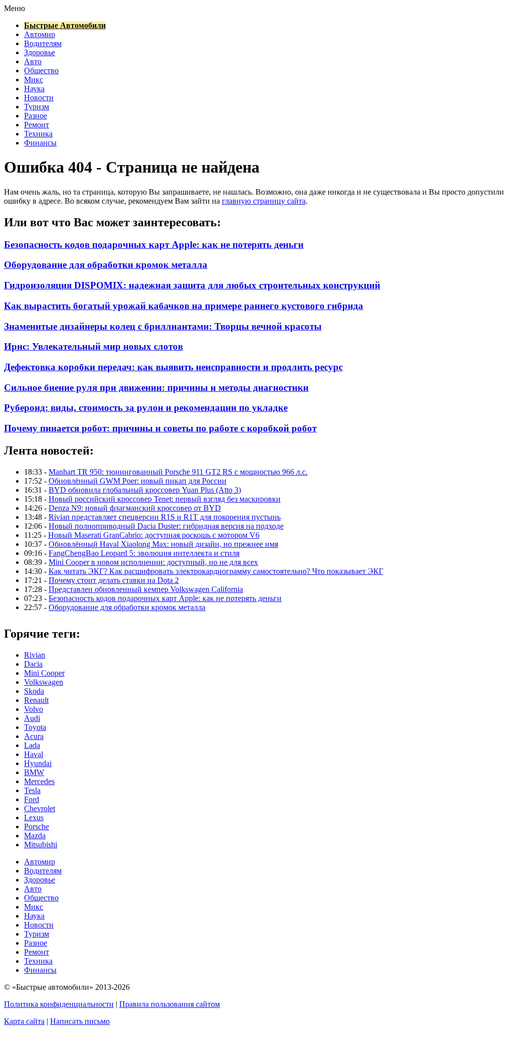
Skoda (34, 691)
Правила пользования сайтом (169, 1004)
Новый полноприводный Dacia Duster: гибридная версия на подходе (166, 526)
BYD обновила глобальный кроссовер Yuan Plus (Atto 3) (145, 490)
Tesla (32, 790)
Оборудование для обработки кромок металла (105, 264)
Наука (34, 88)
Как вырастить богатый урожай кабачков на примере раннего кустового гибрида (183, 306)
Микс (33, 79)
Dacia (33, 664)
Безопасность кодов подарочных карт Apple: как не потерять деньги (154, 244)
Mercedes (39, 781)
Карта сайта (24, 1021)
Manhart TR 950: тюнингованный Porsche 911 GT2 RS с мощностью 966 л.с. (178, 472)
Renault (36, 700)
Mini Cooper (44, 673)
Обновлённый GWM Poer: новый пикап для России (137, 481)
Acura (34, 736)
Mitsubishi (40, 844)
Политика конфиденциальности (59, 1004)
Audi (32, 718)
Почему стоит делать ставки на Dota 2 (114, 580)
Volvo (33, 709)
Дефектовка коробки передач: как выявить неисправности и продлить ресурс (173, 367)
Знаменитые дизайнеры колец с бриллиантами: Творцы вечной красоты (163, 326)
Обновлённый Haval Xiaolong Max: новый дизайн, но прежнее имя (163, 544)
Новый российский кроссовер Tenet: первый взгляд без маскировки (165, 499)
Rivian (34, 655)
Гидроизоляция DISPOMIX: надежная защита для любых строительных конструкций (192, 285)
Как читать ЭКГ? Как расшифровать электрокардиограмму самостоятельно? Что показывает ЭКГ (216, 571)
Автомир (39, 34)
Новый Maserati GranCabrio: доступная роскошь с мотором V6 (154, 535)
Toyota (35, 727)
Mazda (35, 835)
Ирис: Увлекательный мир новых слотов (93, 346)
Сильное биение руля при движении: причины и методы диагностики (156, 387)
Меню (14, 8)
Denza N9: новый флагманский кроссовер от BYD (135, 508)
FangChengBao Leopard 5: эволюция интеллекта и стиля (144, 553)
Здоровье (39, 52)
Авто (33, 61)
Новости (39, 97)
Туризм (36, 106)
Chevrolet (39, 808)
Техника (38, 133)
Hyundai (38, 763)
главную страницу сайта (264, 201)
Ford (31, 799)
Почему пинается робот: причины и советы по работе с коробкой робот (160, 428)
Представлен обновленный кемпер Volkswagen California (146, 589)
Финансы (40, 142)
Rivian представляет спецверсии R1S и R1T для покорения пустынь (165, 517)
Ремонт (36, 124)
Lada (32, 745)
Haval (33, 754)
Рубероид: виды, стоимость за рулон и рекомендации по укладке (146, 407)
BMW (34, 772)
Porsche (36, 826)
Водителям (43, 43)
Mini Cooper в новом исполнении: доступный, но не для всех (153, 562)
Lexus (34, 817)
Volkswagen (43, 682)
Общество (41, 70)
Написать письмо (80, 1021)
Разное (35, 115)
